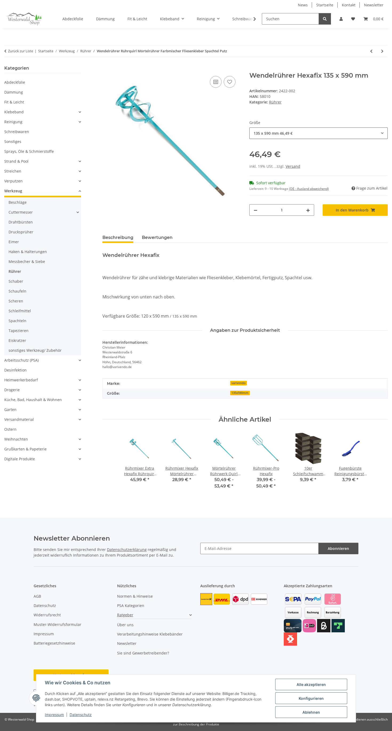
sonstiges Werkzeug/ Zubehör (35, 350)
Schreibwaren (16, 131)
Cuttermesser (21, 212)
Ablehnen (311, 712)
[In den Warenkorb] (106, 69)
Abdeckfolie (14, 82)
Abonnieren (338, 548)
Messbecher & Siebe (27, 261)
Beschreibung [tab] (117, 237)
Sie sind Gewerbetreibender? (143, 653)
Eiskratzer (17, 340)
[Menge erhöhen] (308, 210)
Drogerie (12, 389)
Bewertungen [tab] (157, 237)
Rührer (275, 102)
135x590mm (240, 393)
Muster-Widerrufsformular (57, 624)
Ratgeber (125, 614)
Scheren (16, 300)
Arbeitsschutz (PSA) (21, 360)
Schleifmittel (20, 310)
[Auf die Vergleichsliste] (216, 82)
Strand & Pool (16, 161)
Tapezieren (19, 330)
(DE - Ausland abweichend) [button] (309, 188)
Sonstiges (12, 141)
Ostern (10, 429)
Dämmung (13, 92)
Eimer (14, 241)
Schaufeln (17, 291)
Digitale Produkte (19, 458)
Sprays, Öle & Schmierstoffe (29, 151)
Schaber (16, 281)
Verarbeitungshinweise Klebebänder (150, 634)
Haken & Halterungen (28, 251)
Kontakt (348, 4)
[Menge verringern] (255, 210)
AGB (37, 596)
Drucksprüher (21, 231)
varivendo (238, 383)
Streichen (12, 171)
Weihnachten (16, 439)
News (303, 4)
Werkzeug (13, 190)
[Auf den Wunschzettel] (229, 82)
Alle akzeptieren (311, 684)
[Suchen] (325, 19)
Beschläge (18, 202)
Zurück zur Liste (20, 51)
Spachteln (17, 320)
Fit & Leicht (14, 102)
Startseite (324, 4)
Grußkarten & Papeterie (25, 449)
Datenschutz (81, 714)
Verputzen (13, 180)
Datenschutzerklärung (127, 549)
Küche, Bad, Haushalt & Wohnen (33, 399)
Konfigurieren (311, 698)
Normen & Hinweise (135, 596)
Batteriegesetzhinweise (54, 643)
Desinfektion (15, 370)
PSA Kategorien (130, 605)
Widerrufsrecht (47, 614)
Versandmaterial (19, 419)
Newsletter (373, 4)
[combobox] (318, 133)
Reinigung (13, 121)
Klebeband (14, 111)
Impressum (54, 714)
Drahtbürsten (21, 222)
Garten (10, 409)
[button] (341, 19)
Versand (293, 166)
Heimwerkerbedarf (21, 379)
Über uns (125, 624)
